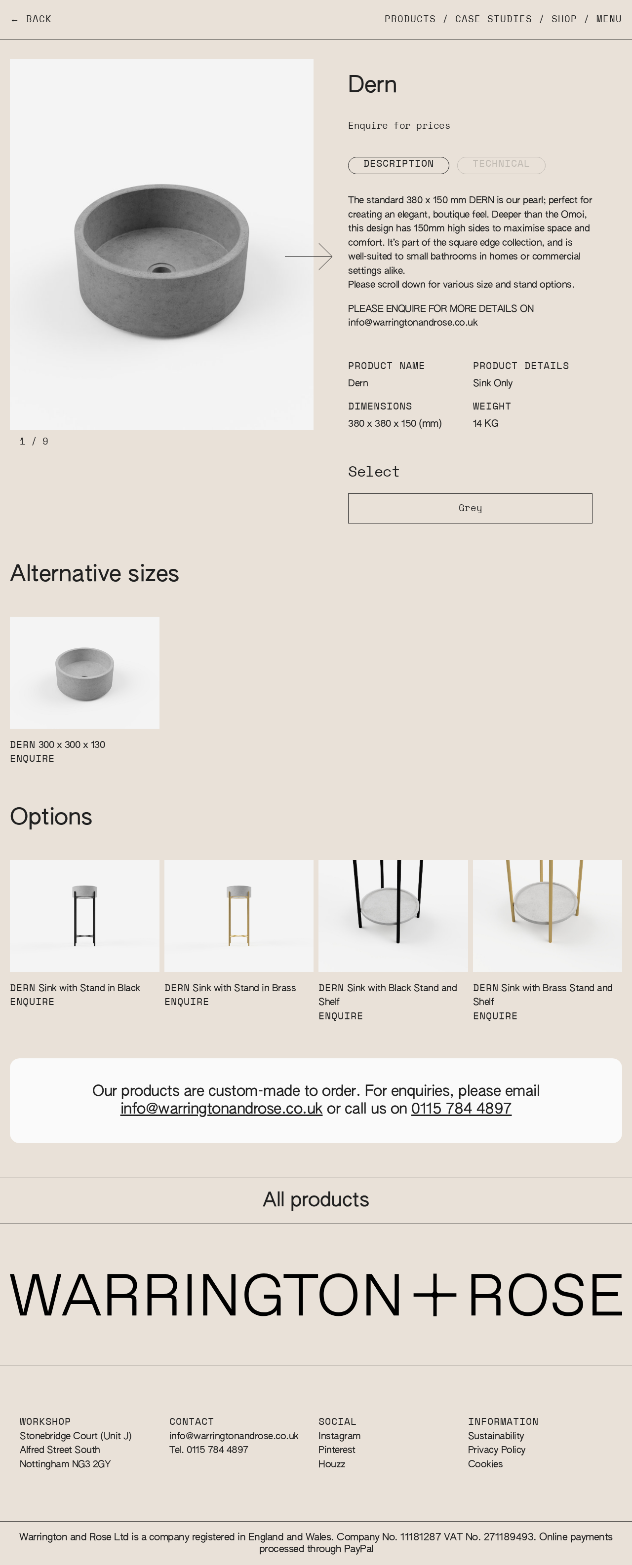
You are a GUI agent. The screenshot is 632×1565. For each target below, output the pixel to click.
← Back (31, 19)
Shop (564, 19)
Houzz (332, 1464)
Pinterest (337, 1450)
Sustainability (496, 1436)
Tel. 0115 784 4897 (208, 1450)
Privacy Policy (497, 1450)
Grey (470, 508)
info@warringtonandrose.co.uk (412, 323)
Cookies (485, 1464)
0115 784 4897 (461, 1109)
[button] (309, 256)
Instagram (339, 1436)
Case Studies (493, 19)
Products (410, 19)
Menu (609, 19)
